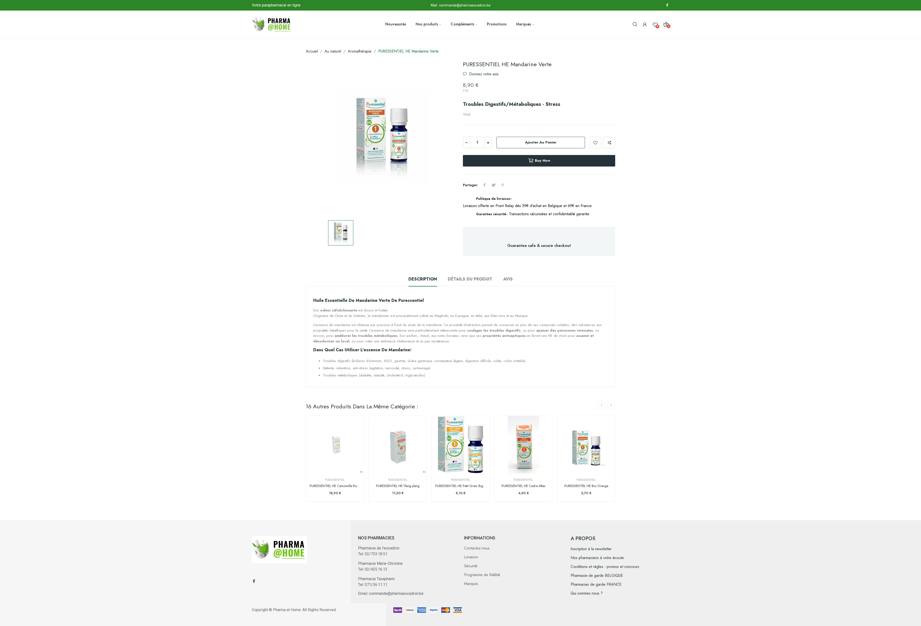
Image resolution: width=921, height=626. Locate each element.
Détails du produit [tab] (470, 279)
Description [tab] (422, 279)
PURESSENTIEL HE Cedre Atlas (523, 486)
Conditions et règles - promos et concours (605, 566)
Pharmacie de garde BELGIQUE (597, 575)
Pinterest (502, 185)
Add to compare (609, 142)
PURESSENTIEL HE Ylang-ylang (397, 486)
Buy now (542, 160)
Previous (601, 405)
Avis (508, 279)
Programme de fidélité (482, 575)
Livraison (471, 557)
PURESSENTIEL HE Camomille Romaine (335, 486)
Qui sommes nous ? (587, 593)
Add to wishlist (595, 142)
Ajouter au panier (540, 142)
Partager (484, 185)
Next (611, 405)
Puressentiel (334, 479)
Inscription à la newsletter (591, 549)
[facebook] (667, 5)
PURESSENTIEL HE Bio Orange (586, 486)
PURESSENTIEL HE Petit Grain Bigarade (460, 486)
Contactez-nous (477, 548)
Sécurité (470, 566)
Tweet (493, 185)
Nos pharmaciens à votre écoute (597, 557)
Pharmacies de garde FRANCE (596, 584)
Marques (471, 583)
